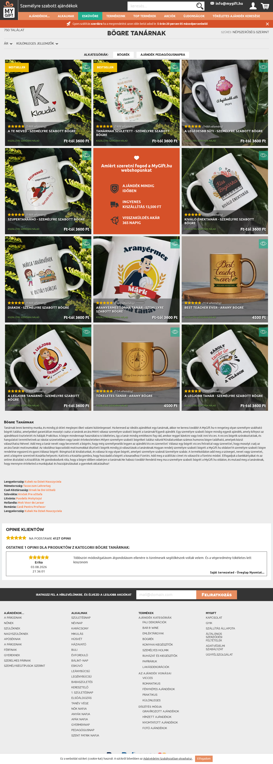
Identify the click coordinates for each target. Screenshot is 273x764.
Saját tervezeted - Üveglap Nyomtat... (237, 573)
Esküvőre (90, 16)
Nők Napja (79, 708)
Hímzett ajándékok (156, 716)
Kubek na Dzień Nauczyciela (43, 482)
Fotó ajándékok (154, 728)
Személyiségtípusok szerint (24, 665)
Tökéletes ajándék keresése (236, 16)
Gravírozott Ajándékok (160, 711)
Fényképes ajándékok (158, 689)
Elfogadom (204, 758)
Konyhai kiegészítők (157, 644)
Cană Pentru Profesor (31, 507)
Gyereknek (12, 655)
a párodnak (13, 617)
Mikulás (77, 633)
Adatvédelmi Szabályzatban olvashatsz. (167, 758)
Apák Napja (79, 719)
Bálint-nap (79, 660)
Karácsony (80, 628)
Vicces (147, 678)
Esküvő (77, 665)
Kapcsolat (214, 617)
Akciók (169, 16)
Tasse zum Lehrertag (37, 486)
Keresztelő (79, 687)
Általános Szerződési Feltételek (214, 637)
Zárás (267, 24)
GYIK (209, 623)
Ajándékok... (39, 16)
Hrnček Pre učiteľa (30, 494)
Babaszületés (82, 682)
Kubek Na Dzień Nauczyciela (43, 511)
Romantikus (151, 683)
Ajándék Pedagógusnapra (162, 55)
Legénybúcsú (81, 676)
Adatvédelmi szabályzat (215, 647)
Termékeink (115, 16)
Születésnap (81, 617)
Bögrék (123, 55)
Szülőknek (12, 628)
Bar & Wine (150, 627)
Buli (74, 649)
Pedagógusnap (82, 730)
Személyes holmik (155, 650)
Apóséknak (12, 639)
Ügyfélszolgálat (219, 654)
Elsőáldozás (81, 698)
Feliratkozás (217, 594)
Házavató (78, 644)
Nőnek (9, 623)
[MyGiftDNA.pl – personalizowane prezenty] (9, 10)
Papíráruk (149, 661)
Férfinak (10, 649)
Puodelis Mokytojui (29, 499)
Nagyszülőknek (16, 633)
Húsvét (76, 639)
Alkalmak (66, 16)
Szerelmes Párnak (17, 660)
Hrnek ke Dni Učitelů (42, 490)
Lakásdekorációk (155, 667)
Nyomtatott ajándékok (160, 722)
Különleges (151, 700)
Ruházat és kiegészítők (159, 655)
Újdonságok (194, 16)
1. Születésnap (82, 692)
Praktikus (149, 694)
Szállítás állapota (220, 628)
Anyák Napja (80, 714)
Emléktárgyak (153, 633)
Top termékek (144, 16)
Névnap (77, 623)
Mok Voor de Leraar (31, 503)
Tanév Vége (80, 703)
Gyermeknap (80, 724)
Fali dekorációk (154, 622)
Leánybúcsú (80, 671)
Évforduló (79, 655)
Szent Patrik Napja (85, 735)
